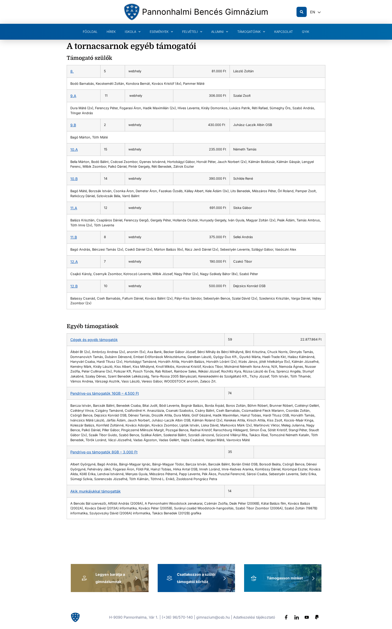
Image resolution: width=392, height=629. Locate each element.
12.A (74, 261)
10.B (74, 179)
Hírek (111, 32)
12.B (74, 286)
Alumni (217, 32)
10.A (74, 149)
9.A (73, 96)
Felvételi (190, 32)
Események (159, 32)
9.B (73, 125)
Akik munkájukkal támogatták (95, 491)
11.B (73, 237)
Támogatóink (249, 32)
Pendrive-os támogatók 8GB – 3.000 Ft (103, 452)
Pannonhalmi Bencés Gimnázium (205, 12)
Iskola (130, 32)
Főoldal (90, 32)
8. (72, 71)
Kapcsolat (283, 32)
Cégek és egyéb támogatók (94, 339)
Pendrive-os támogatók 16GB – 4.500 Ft (104, 393)
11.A (73, 208)
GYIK (305, 32)
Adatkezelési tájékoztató (254, 617)
